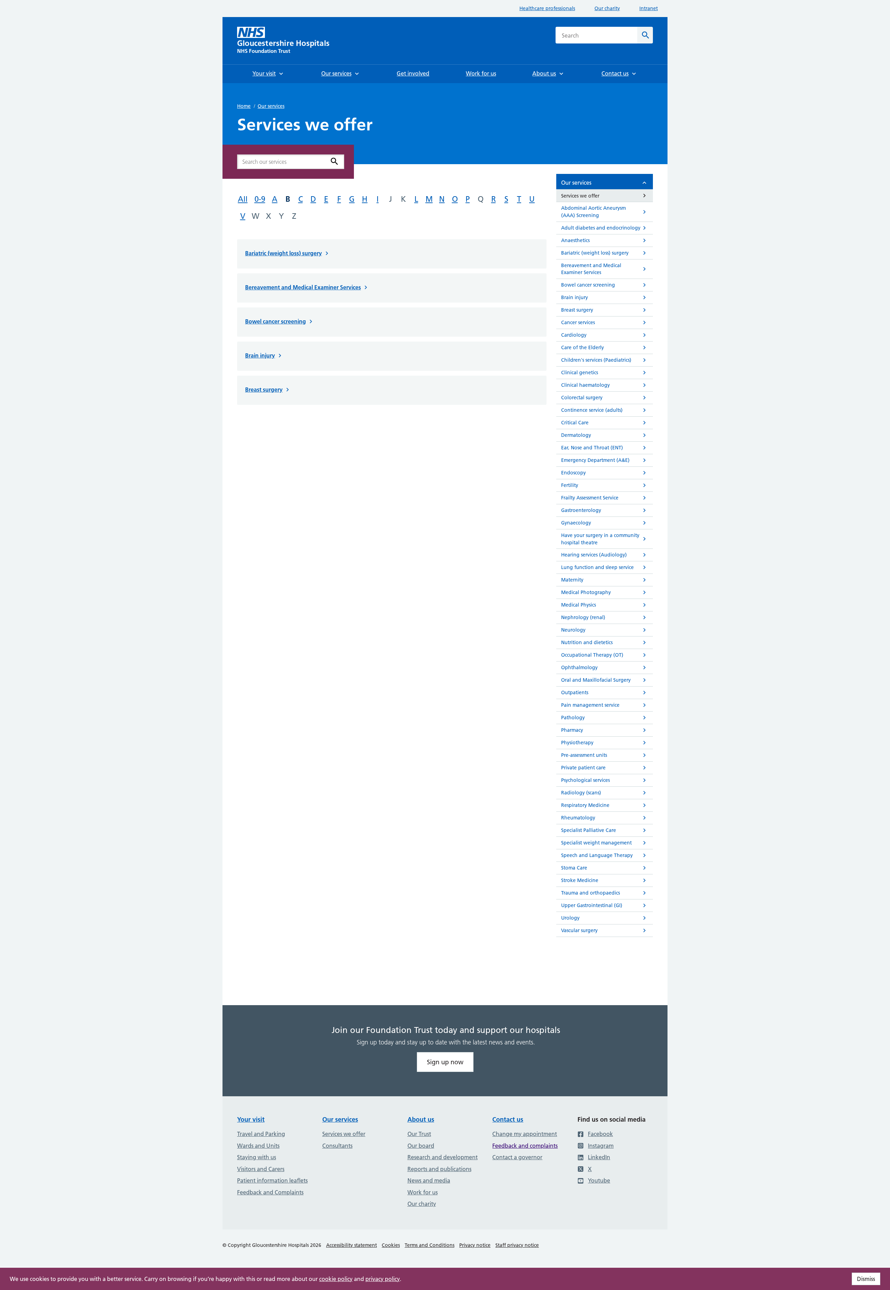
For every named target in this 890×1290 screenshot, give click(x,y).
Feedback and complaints (525, 1145)
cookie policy (336, 1278)
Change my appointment (524, 1133)
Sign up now (445, 1062)
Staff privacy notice (517, 1245)
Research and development (442, 1157)
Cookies (391, 1245)
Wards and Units (258, 1145)
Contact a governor (517, 1157)
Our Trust (419, 1133)
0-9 (259, 199)
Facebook (600, 1133)
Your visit (251, 1119)
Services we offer (343, 1133)
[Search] (334, 161)
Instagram (601, 1145)
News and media (428, 1180)
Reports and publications (439, 1168)
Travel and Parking (261, 1133)
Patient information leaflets (272, 1180)
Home (244, 106)
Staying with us (256, 1157)
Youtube (599, 1180)
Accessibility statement (351, 1245)
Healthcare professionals (547, 8)
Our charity (607, 8)
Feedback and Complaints (270, 1192)
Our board (420, 1145)
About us (420, 1119)
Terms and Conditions (429, 1245)
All (243, 199)
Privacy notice (475, 1245)
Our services (271, 106)
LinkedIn (599, 1157)
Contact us (507, 1119)
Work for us (422, 1192)
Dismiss (866, 1278)
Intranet (648, 8)
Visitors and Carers (260, 1168)
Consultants (337, 1145)
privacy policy (382, 1278)
